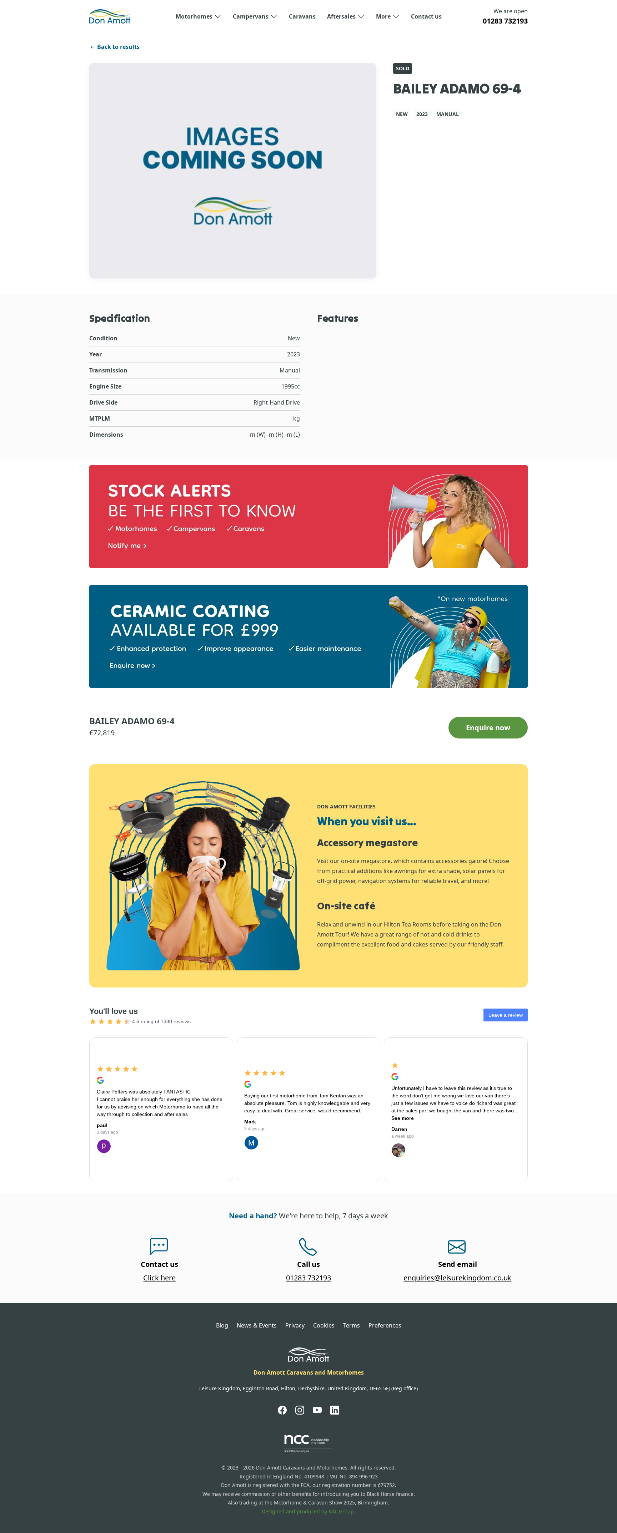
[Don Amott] (109, 16)
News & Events (257, 1325)
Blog (222, 1325)
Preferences (384, 1325)
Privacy (295, 1325)
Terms (351, 1325)
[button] (198, 16)
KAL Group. (341, 1511)
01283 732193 (505, 21)
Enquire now (488, 727)
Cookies (324, 1325)
